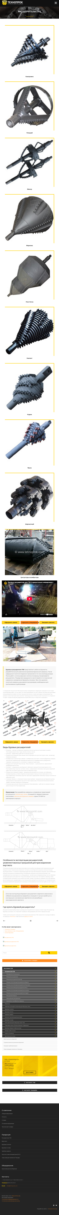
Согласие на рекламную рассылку (11, 1201)
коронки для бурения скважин (24, 796)
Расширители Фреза (11, 995)
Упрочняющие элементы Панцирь (13, 1049)
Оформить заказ (11, 622)
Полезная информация (8, 1123)
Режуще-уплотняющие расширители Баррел (17, 982)
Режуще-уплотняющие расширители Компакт (17, 990)
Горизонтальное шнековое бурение (14, 1042)
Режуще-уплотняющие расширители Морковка (18, 984)
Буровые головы (9, 1020)
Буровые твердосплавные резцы (13, 1028)
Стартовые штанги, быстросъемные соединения (17, 1025)
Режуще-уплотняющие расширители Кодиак (17, 993)
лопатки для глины (21, 794)
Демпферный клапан (10, 1036)
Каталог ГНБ (30, 1082)
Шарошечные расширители (13, 998)
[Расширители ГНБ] (30, 921)
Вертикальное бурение (10, 1039)
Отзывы (4, 1120)
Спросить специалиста (29, 622)
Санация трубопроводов (10, 1045)
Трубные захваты (9, 1014)
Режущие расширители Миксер (14, 979)
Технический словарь (7, 1126)
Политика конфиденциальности (10, 1199)
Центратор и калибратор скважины (15, 1001)
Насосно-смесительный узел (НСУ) (13, 1017)
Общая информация (7, 1113)
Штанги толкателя (9, 1033)
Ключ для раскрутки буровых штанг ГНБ (15, 1022)
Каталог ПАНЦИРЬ (30, 1090)
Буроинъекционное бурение (9, 1168)
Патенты (4, 1116)
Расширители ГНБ (10, 971)
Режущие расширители (12, 976)
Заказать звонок (48, 622)
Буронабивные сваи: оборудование (14, 931)
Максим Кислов (52, 1208)
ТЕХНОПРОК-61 (16, 1195)
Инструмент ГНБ (8, 968)
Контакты (12, 916)
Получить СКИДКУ (30, 960)
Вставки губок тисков (10, 1030)
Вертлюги (7, 1003)
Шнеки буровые (9, 932)
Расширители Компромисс (13, 974)
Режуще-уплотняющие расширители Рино (17, 987)
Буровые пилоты (9, 1011)
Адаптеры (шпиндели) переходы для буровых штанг (17, 1006)
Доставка (29, 1072)
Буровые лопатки (9, 1009)
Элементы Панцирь (10, 929)
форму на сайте (28, 916)
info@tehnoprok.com (12, 1185)
